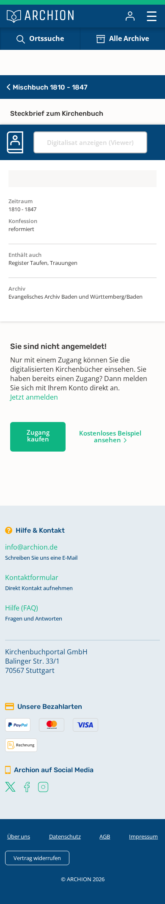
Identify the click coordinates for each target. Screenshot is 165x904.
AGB (104, 836)
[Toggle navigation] (152, 15)
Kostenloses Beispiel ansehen (110, 436)
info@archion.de (31, 547)
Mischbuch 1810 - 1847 (49, 87)
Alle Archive (129, 38)
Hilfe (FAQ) (21, 608)
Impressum (143, 836)
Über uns (18, 836)
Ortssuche (46, 38)
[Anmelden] (130, 16)
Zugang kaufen (38, 435)
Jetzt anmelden (34, 397)
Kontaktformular (31, 577)
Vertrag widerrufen (37, 858)
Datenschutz (65, 836)
